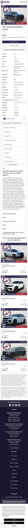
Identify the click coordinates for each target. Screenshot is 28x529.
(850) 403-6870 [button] (15, 436)
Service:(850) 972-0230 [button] (15, 419)
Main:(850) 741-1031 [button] (14, 417)
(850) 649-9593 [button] (15, 444)
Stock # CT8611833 (5, 296)
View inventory (14, 455)
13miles (24, 333)
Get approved (14, 473)
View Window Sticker (10, 118)
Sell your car (14, 459)
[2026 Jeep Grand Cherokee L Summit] (14, 318)
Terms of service (14, 488)
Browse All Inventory (14, 41)
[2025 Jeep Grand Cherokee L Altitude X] (14, 253)
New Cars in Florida (14, 463)
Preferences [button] (7, 515)
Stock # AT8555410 (5, 362)
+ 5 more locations (14, 447)
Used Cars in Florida (14, 466)
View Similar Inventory (14, 45)
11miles (24, 267)
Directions (14, 477)
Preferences (14, 525)
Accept (14, 519)
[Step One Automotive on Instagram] (15, 405)
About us (14, 470)
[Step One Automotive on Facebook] (9, 405)
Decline (14, 522)
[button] (21, 2)
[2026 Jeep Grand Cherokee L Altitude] (14, 285)
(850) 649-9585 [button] (15, 428)
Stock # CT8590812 (5, 329)
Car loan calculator (14, 481)
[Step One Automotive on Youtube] (12, 405)
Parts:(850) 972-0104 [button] (15, 421)
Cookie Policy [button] (4, 514)
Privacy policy (14, 484)
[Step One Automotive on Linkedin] (18, 405)
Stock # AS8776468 (5, 264)
